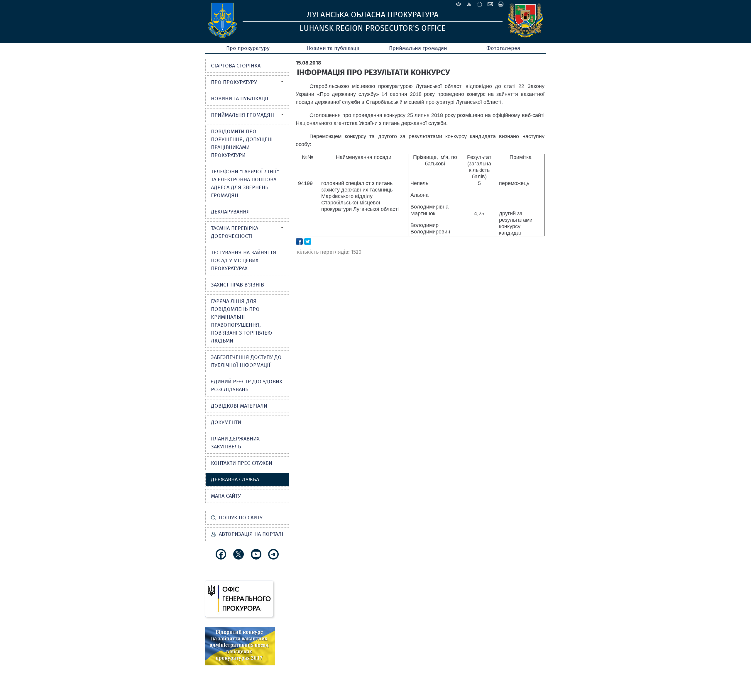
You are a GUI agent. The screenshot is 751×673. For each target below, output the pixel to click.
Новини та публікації (333, 48)
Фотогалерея (503, 48)
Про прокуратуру (248, 48)
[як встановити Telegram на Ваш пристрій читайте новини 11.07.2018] (273, 554)
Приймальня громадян (418, 48)
